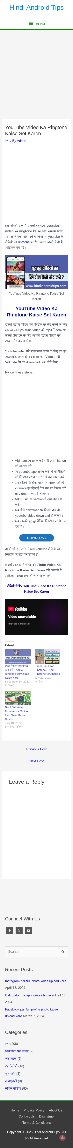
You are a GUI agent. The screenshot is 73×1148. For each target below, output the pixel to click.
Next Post (36, 761)
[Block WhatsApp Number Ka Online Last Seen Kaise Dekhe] (18, 698)
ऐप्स (7, 141)
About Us (55, 1110)
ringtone (24, 242)
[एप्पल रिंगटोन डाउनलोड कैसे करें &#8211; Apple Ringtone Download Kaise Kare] (18, 656)
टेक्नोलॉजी (11, 1066)
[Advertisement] (36, 81)
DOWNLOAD (36, 538)
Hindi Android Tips (36, 7)
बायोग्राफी (11, 1081)
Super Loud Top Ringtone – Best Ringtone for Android (47, 669)
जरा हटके (11, 1058)
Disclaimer (47, 1116)
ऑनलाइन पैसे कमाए (16, 1051)
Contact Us (26, 1116)
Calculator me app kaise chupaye (29, 995)
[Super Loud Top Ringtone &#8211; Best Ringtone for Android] (47, 656)
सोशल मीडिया (13, 1088)
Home (15, 1110)
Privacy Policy (34, 1110)
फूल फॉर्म (10, 1074)
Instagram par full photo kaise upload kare (35, 981)
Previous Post (36, 749)
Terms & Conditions (36, 1123)
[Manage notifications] (62, 1138)
